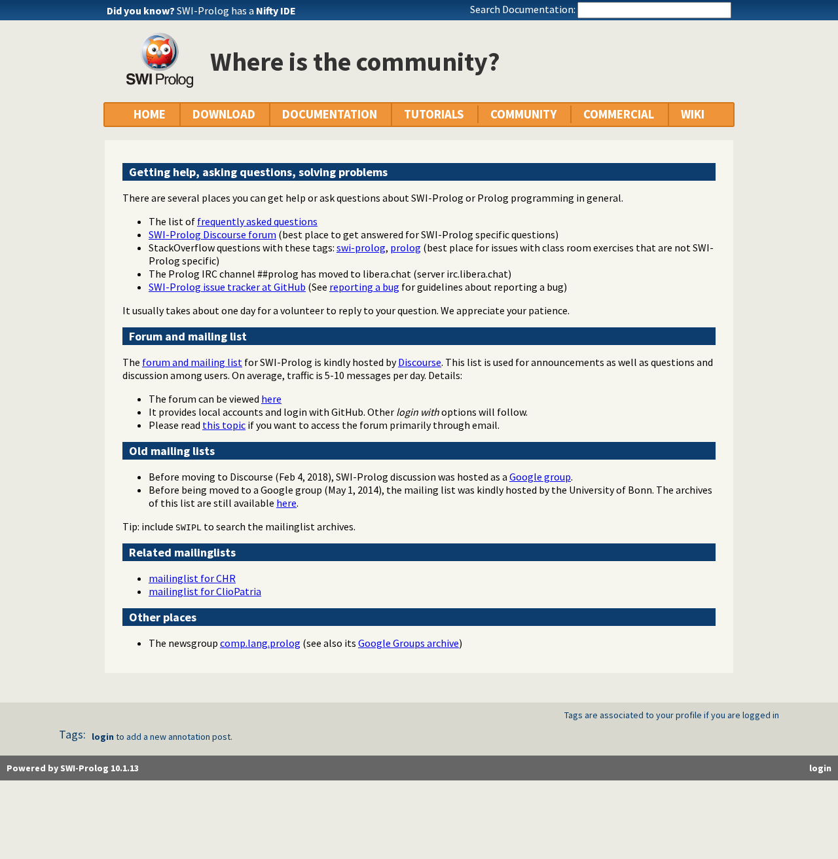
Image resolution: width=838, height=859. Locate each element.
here (271, 398)
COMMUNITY (523, 114)
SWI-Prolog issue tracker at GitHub (227, 286)
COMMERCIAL (618, 114)
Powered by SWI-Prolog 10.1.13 (73, 768)
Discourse (419, 362)
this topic (224, 424)
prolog (405, 247)
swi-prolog (361, 247)
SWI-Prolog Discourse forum (212, 234)
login (103, 736)
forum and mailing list (192, 362)
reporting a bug (364, 286)
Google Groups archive (408, 642)
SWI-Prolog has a (236, 10)
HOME (150, 114)
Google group (540, 476)
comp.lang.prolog (260, 642)
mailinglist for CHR (192, 578)
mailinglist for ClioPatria (205, 591)
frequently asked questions (257, 221)
